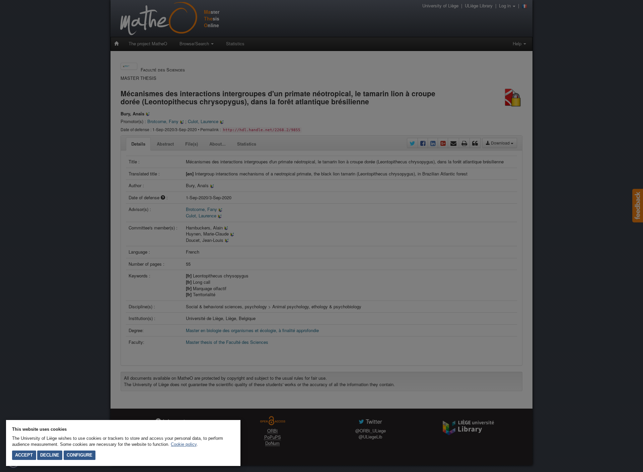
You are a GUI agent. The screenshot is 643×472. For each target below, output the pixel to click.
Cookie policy (184, 444)
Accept (24, 455)
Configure (79, 455)
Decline (49, 455)
